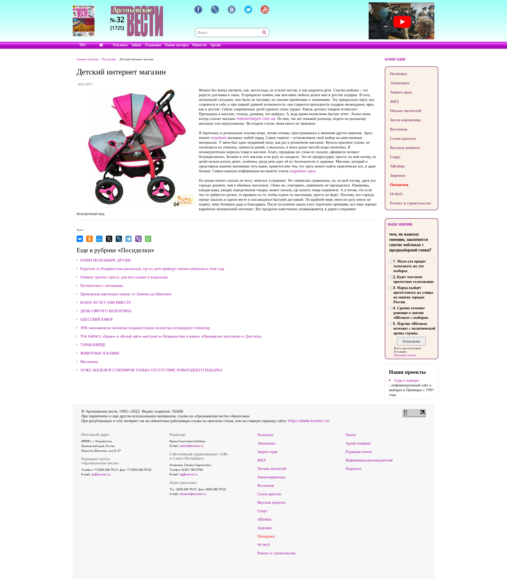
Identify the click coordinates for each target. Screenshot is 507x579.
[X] (109, 239)
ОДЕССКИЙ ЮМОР (96, 319)
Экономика (399, 82)
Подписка (353, 468)
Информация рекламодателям (369, 460)
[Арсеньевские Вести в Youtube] (265, 9)
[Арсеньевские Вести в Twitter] (248, 9)
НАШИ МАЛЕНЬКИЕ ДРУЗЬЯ (105, 260)
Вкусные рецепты (405, 147)
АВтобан (397, 166)
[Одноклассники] (89, 239)
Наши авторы (177, 44)
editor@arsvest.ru (192, 446)
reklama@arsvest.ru (193, 494)
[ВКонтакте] (80, 239)
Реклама (120, 44)
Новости (199, 44)
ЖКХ (394, 101)
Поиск (351, 434)
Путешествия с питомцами (101, 285)
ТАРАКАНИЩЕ (93, 344)
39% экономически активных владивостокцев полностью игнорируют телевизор (145, 327)
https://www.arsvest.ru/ (309, 420)
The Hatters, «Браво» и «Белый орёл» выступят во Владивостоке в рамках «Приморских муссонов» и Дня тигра (170, 336)
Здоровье (397, 175)
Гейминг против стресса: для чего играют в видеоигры (124, 277)
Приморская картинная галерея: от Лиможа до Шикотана (125, 294)
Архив (215, 44)
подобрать (219, 137)
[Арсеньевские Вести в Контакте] (231, 9)
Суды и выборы (406, 380)
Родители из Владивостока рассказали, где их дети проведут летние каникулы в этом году (152, 268)
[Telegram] (128, 239)
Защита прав (401, 92)
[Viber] (138, 239)
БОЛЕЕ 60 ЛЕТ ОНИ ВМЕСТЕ (105, 302)
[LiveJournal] (119, 239)
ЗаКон (136, 44)
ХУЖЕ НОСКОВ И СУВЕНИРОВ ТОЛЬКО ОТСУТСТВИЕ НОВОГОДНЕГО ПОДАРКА (151, 370)
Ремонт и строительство (410, 203)
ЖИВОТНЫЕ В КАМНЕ (100, 353)
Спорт (395, 156)
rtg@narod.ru (189, 474)
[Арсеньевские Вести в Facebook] (198, 9)
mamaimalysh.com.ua (255, 118)
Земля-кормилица (405, 119)
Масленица (89, 361)
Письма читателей (405, 110)
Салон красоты (403, 138)
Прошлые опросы (405, 355)
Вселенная (398, 129)
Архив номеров (358, 443)
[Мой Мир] (99, 239)
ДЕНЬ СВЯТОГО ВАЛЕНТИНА (106, 311)
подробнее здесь (303, 170)
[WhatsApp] (148, 239)
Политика (398, 73)
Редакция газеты (359, 451)
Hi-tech (396, 193)
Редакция (153, 44)
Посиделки (399, 184)
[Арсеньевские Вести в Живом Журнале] (215, 9)
